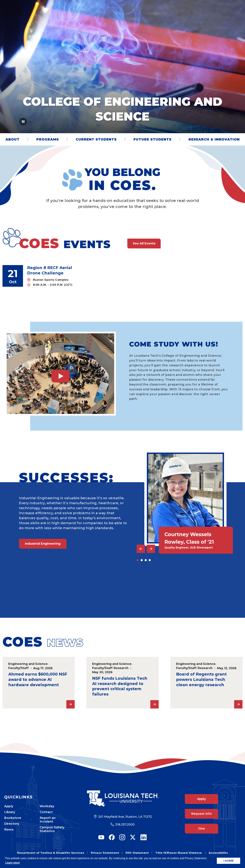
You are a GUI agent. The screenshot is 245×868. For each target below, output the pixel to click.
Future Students (153, 139)
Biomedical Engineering (44, 593)
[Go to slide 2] (142, 560)
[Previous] (141, 549)
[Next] (151, 549)
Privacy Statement (105, 853)
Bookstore (12, 818)
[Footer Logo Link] (122, 798)
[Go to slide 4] (150, 560)
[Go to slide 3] (146, 560)
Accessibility (218, 853)
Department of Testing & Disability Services (50, 853)
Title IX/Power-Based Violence (178, 853)
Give (201, 828)
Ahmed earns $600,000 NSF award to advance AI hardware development (37, 679)
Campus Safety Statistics (52, 829)
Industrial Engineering (42, 543)
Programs (47, 139)
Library (9, 812)
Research (121, 668)
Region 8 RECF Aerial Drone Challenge (49, 270)
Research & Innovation (214, 139)
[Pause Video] (23, 123)
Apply (8, 806)
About (13, 139)
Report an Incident (48, 819)
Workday (47, 806)
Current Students (96, 139)
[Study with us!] (60, 374)
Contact (46, 812)
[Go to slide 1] (138, 560)
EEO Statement (137, 853)
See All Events (144, 243)
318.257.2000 (125, 824)
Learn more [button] (12, 862)
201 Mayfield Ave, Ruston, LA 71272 (125, 817)
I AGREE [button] (229, 860)
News (9, 829)
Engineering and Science (28, 664)
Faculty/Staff (18, 668)
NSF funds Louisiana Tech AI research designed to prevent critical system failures (119, 686)
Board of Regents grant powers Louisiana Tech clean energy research (201, 679)
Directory (11, 824)
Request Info (201, 814)
